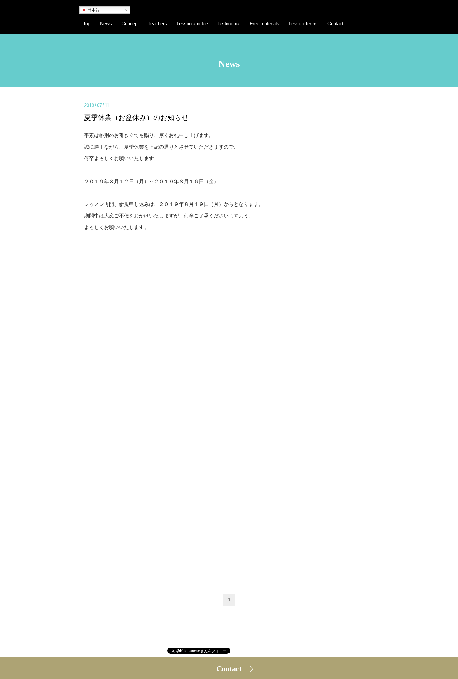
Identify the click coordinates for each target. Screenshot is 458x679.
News (106, 23)
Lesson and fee (192, 23)
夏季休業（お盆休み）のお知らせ (136, 117)
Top (86, 23)
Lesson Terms (303, 23)
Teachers (157, 23)
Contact (229, 669)
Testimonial (228, 23)
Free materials (264, 23)
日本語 (93, 9)
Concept (130, 23)
